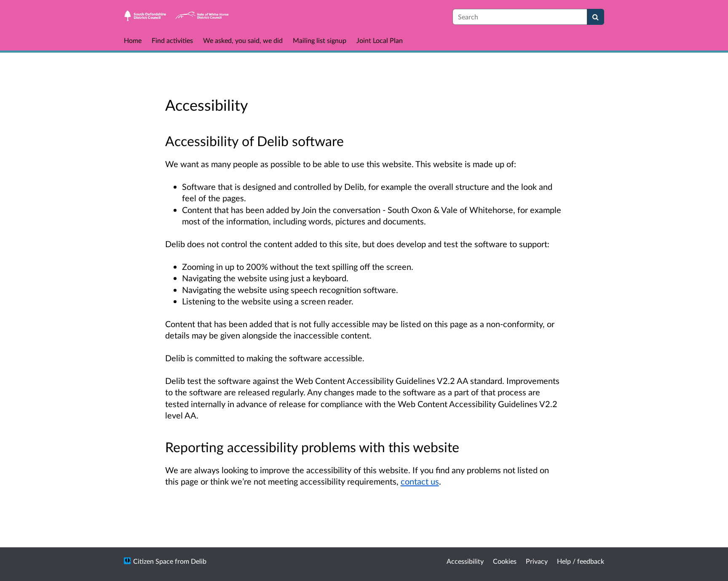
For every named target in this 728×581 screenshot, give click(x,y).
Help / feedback (580, 561)
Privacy (537, 561)
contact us (420, 481)
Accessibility (465, 561)
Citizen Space (153, 561)
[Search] (595, 17)
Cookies (505, 561)
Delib (198, 561)
